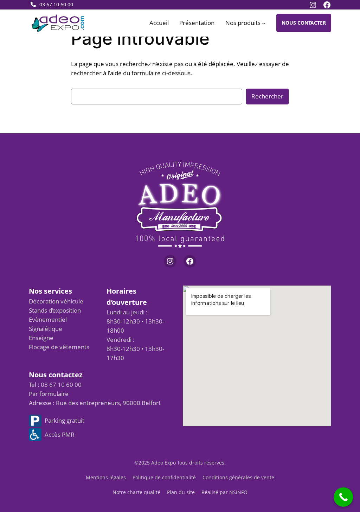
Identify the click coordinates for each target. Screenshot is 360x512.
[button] (303, 23)
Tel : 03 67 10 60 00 (55, 384)
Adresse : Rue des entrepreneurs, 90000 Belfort (95, 403)
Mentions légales (106, 477)
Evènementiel (48, 319)
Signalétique (45, 329)
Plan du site (181, 492)
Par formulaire (49, 394)
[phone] (33, 4)
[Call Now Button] (343, 497)
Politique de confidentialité (164, 477)
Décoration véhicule (56, 301)
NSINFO (238, 492)
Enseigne (41, 338)
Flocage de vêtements (59, 347)
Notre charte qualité (136, 492)
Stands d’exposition (55, 310)
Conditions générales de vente (238, 477)
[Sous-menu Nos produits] (263, 23)
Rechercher (267, 96)
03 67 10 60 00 (56, 4)
